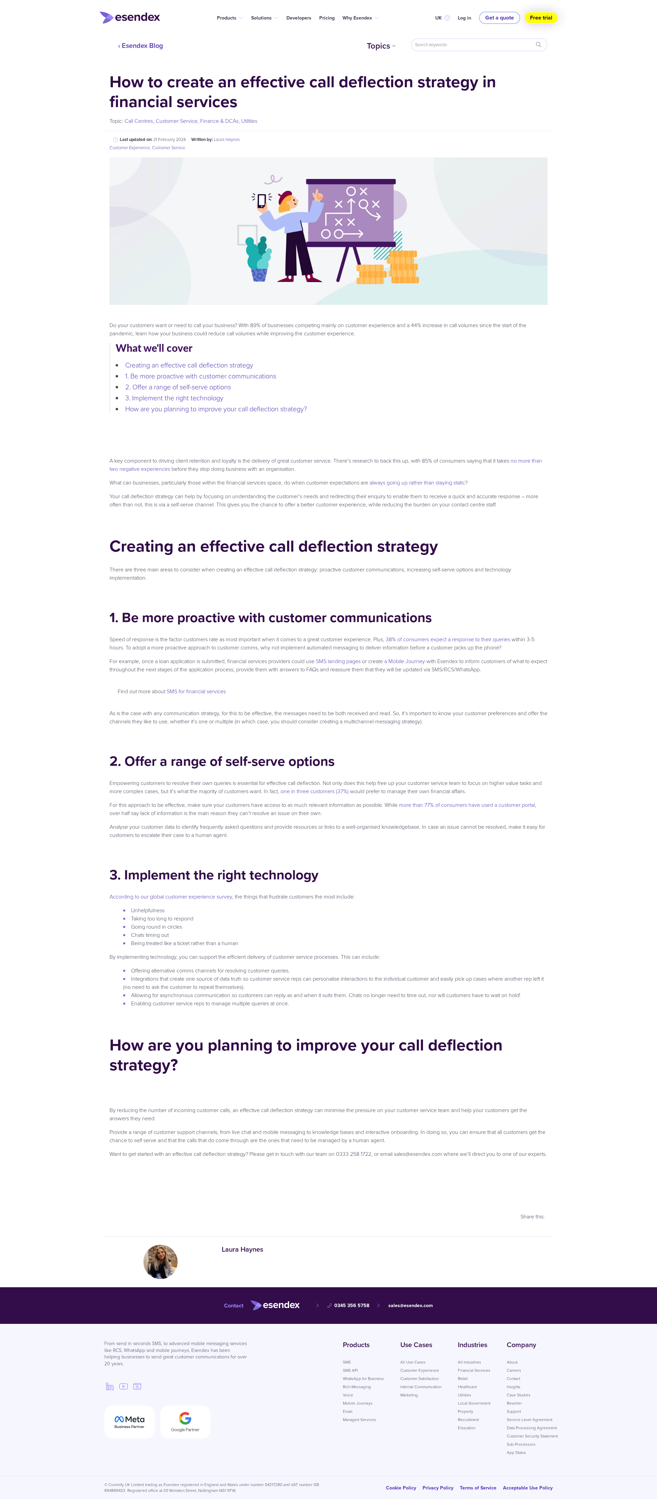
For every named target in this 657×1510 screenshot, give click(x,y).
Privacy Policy (438, 1488)
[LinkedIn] (109, 1386)
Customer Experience (130, 147)
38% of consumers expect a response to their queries (448, 639)
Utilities (249, 121)
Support (514, 1411)
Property (465, 1411)
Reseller (514, 1403)
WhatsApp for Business (363, 1379)
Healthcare (467, 1387)
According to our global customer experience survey (171, 897)
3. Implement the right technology (174, 398)
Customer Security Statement (532, 1436)
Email (347, 1411)
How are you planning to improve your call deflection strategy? (216, 409)
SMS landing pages (338, 661)
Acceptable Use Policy (528, 1488)
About (512, 1362)
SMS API (350, 1370)
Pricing (327, 18)
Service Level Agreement (529, 1420)
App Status (516, 1452)
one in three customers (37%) (315, 791)
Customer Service (176, 121)
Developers (298, 18)
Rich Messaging (357, 1387)
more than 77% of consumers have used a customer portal (467, 805)
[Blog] (137, 1386)
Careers (514, 1370)
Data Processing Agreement (532, 1428)
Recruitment (468, 1420)
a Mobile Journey (404, 661)
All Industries (469, 1362)
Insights (513, 1387)
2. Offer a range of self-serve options (178, 387)
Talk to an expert (328, 1194)
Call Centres (139, 121)
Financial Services (474, 1370)
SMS (347, 1362)
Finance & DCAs (219, 121)
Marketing (409, 1395)
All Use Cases (413, 1362)
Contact (513, 1379)
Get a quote (499, 18)
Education (466, 1428)
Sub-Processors (521, 1444)
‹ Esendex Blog (140, 45)
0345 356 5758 (351, 1305)
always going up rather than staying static (417, 483)
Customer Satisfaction (419, 1379)
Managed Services (359, 1420)
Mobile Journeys (358, 1403)
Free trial (541, 18)
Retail (463, 1379)
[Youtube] (123, 1386)
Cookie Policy (401, 1488)
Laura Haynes (227, 139)
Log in (464, 18)
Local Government (474, 1403)
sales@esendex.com (410, 1305)
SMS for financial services (196, 691)
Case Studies (518, 1395)
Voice (348, 1395)
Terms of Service (478, 1488)
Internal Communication (420, 1387)
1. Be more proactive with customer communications (200, 376)
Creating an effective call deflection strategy (189, 365)
